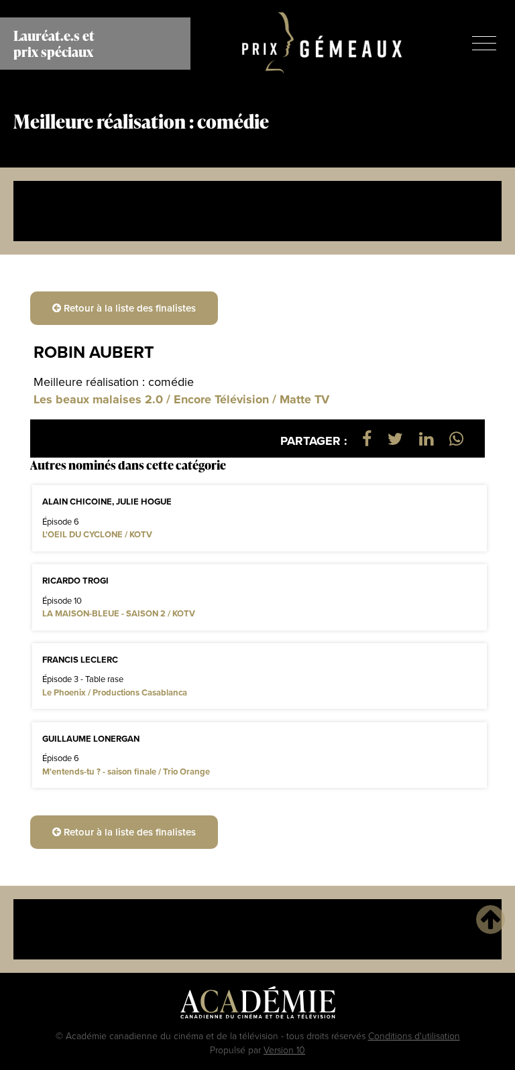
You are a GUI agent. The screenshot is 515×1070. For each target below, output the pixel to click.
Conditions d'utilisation (414, 1035)
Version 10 (284, 1049)
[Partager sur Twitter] (395, 438)
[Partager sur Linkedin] (426, 438)
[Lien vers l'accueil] (322, 43)
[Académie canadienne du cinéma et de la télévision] (257, 1006)
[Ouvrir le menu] (484, 43)
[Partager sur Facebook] (367, 438)
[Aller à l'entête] (490, 919)
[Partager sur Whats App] (456, 438)
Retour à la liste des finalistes (128, 308)
